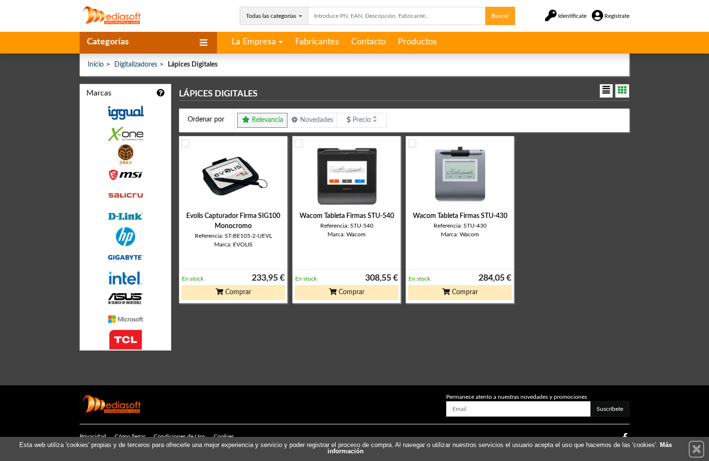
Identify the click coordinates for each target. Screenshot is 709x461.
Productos (417, 42)
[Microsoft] (125, 319)
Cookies (224, 436)
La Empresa (254, 42)
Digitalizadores (135, 64)
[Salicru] (125, 195)
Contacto (368, 42)
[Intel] (125, 278)
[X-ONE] (125, 133)
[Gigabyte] (125, 257)
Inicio (96, 64)
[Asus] (125, 298)
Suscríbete (610, 409)
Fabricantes (317, 42)
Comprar (237, 292)
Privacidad (93, 436)
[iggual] (125, 112)
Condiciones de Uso (179, 436)
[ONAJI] (125, 154)
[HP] (125, 237)
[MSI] (125, 174)
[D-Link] (125, 216)
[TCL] (125, 339)
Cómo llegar (130, 436)
